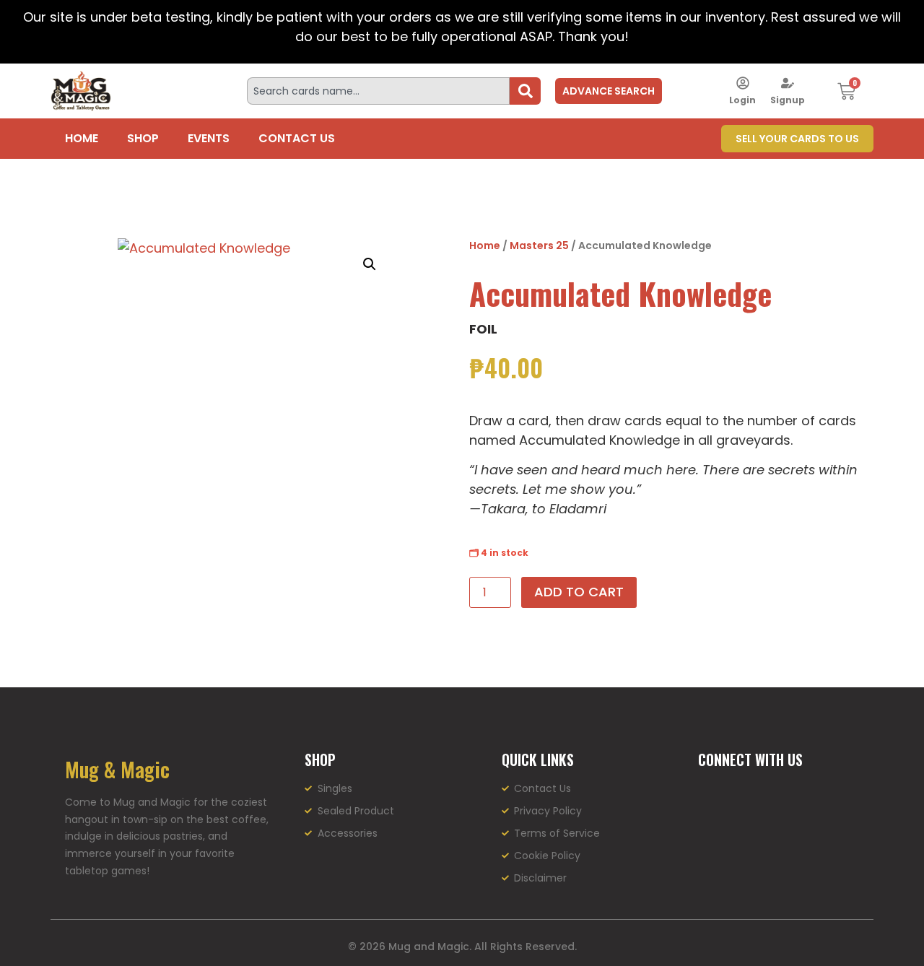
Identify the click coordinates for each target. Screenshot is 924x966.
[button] (370, 264)
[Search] (525, 91)
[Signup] (787, 83)
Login (742, 100)
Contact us (296, 138)
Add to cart (579, 592)
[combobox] (378, 91)
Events (209, 138)
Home (81, 138)
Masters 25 (539, 245)
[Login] (742, 83)
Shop (143, 138)
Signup (787, 100)
